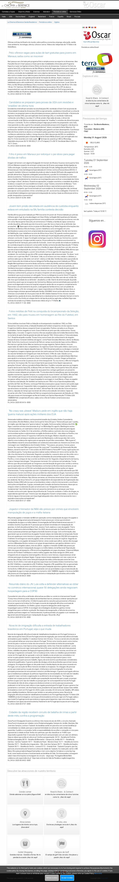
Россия (77, 17)
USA (10, 17)
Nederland (42, 17)
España (60, 17)
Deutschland (20, 17)
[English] (87, 27)
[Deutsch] (90, 27)
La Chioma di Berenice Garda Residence (22, 22)
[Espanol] (95, 27)
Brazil (69, 17)
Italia (4, 17)
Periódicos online (45, 22)
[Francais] (92, 27)
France (51, 17)
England (32, 17)
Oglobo (57, 22)
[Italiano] (84, 27)
